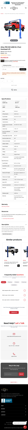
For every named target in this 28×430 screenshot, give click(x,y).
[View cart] (25, 7)
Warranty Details (5, 206)
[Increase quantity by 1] (12, 81)
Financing (24, 282)
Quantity (2, 78)
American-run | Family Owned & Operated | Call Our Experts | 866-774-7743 (17, 3)
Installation (14, 285)
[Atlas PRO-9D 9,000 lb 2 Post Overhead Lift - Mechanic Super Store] (2, 43)
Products (17, 282)
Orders (3, 282)
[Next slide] (26, 28)
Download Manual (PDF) (8, 218)
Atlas (5, 53)
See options (22, 69)
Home (2, 13)
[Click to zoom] (14, 28)
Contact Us (14, 312)
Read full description (7, 234)
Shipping (10, 282)
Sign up (21, 374)
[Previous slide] (2, 28)
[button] (25, 427)
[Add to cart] (18, 266)
